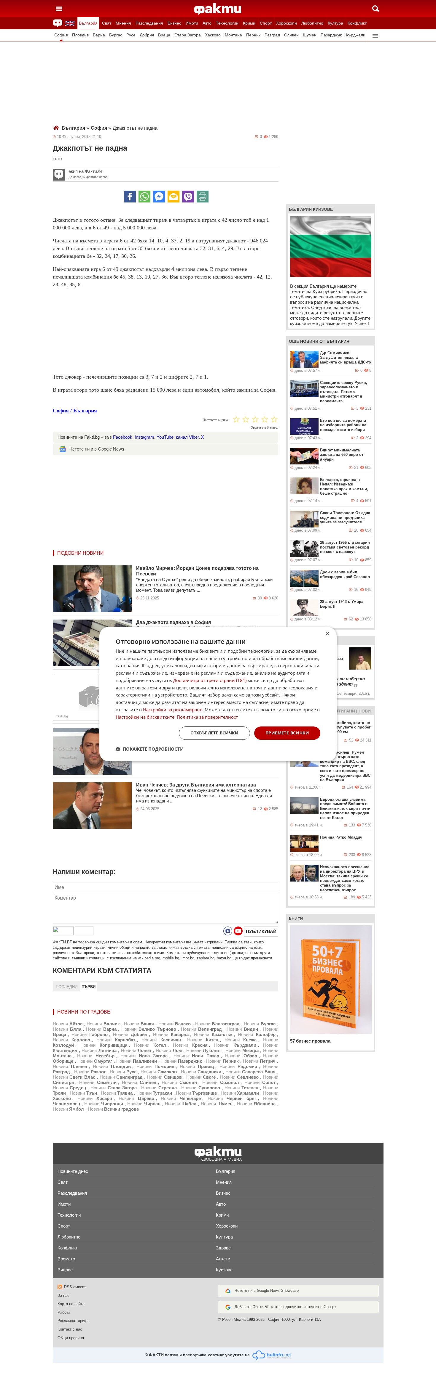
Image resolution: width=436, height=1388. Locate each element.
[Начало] (217, 9)
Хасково (213, 35)
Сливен (291, 35)
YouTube (165, 437)
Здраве (223, 1247)
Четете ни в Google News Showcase (267, 1290)
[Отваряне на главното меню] (59, 8)
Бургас (115, 35)
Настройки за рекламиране (172, 710)
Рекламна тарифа (74, 1320)
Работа (64, 1312)
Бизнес (174, 23)
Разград (272, 35)
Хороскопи (286, 23)
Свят (106, 23)
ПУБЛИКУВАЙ (261, 931)
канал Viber (187, 437)
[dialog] (218, 694)
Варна (99, 35)
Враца (164, 35)
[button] (150, 749)
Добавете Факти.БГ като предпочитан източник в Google (285, 1307)
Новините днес (73, 1171)
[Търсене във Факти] (376, 8)
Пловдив (80, 35)
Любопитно (312, 23)
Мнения (123, 23)
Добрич (147, 35)
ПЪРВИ (89, 987)
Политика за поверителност (207, 717)
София (61, 35)
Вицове (65, 1269)
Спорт (266, 23)
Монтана (233, 35)
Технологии (227, 23)
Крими (249, 23)
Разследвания (149, 23)
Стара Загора (187, 35)
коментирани (339, 711)
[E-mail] (173, 196)
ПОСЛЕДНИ (66, 987)
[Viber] (188, 196)
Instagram (144, 437)
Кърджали (355, 35)
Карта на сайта (71, 1304)
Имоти (192, 23)
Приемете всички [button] (287, 733)
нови (365, 711)
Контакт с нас (70, 1329)
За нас (63, 1295)
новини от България (324, 341)
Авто (207, 23)
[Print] (203, 196)
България (88, 23)
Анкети (223, 1258)
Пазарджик (331, 35)
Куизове (224, 1269)
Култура (335, 23)
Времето (66, 1258)
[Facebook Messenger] (159, 196)
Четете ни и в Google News (96, 448)
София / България (75, 411)
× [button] (327, 634)
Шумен (309, 35)
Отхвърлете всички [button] (214, 733)
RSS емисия (75, 1287)
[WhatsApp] (144, 196)
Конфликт (357, 23)
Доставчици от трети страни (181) (209, 680)
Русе (131, 35)
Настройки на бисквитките (145, 717)
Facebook (122, 437)
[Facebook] (130, 196)
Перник (253, 35)
